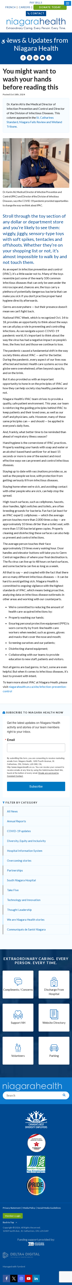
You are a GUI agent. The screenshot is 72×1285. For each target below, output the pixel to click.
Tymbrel (21, 1266)
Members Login (12, 1215)
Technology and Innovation (23, 900)
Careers (24, 7)
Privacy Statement (12, 1207)
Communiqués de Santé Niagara (26, 929)
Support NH (18, 1022)
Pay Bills (36, 2)
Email (11, 739)
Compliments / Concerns (18, 989)
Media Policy (29, 1207)
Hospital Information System (24, 850)
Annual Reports (16, 821)
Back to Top (8, 1222)
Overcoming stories (19, 860)
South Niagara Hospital (21, 880)
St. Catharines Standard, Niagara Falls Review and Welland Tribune (34, 122)
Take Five (13, 890)
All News (12, 811)
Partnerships (15, 870)
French (10, 7)
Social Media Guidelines (49, 1207)
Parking (54, 1055)
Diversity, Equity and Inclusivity (26, 840)
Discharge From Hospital (54, 992)
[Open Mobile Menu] (67, 3)
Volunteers (18, 1055)
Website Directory (54, 1022)
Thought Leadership (19, 909)
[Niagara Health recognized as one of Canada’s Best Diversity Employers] (36, 1120)
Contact (37, 13)
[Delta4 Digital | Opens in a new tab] (21, 1255)
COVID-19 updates (19, 831)
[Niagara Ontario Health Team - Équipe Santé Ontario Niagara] (36, 1244)
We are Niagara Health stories (25, 919)
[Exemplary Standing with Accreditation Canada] (36, 1142)
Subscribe (36, 786)
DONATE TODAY (50, 7)
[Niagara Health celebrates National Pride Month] (36, 1185)
